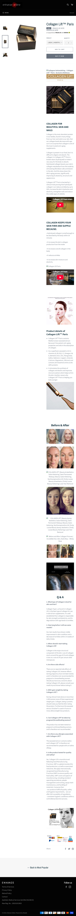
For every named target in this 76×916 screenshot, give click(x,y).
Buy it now (59, 56)
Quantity (67, 38)
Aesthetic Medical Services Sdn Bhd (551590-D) (18, 900)
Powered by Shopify (21, 913)
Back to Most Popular (39, 867)
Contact (5, 897)
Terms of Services (8, 887)
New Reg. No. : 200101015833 (12, 903)
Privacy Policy (7, 890)
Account (72, 13)
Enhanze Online (11, 913)
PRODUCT (49, 38)
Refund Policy (6, 893)
